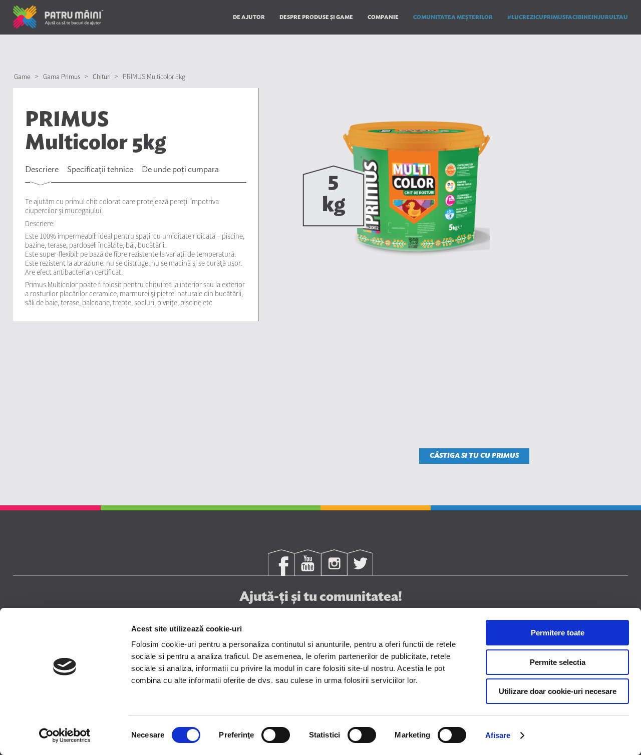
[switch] (275, 735)
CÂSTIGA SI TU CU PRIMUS (474, 455)
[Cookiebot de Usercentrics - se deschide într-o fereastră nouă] (65, 735)
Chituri (102, 76)
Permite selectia (557, 662)
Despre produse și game (316, 17)
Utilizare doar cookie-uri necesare (557, 691)
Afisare (498, 735)
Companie (383, 17)
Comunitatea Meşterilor (453, 17)
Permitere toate (557, 632)
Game (22, 76)
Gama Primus (62, 76)
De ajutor (249, 17)
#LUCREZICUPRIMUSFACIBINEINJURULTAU (567, 17)
